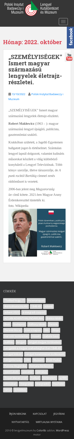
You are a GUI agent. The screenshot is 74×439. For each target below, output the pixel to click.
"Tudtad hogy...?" (14, 300)
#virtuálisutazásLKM (16, 306)
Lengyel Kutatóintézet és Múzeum (44, 354)
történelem (49, 378)
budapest (19, 324)
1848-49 (36, 306)
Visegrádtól (43, 384)
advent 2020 (12, 312)
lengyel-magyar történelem (44, 342)
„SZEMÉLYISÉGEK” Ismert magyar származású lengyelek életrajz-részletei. (35, 69)
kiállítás (9, 342)
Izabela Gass (51, 336)
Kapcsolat (40, 414)
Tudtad (35, 378)
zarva (8, 390)
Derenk (53, 324)
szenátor (27, 372)
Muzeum (38, 360)
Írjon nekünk (17, 414)
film (46, 330)
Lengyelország (13, 360)
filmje (55, 330)
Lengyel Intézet (13, 354)
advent (48, 306)
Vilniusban (10, 384)
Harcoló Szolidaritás (16, 336)
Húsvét (36, 336)
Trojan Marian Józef (16, 378)
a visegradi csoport (34, 312)
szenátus (41, 372)
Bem (7, 324)
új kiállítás (20, 390)
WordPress (62, 430)
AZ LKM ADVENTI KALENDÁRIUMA (24, 318)
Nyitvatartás (20, 422)
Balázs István (54, 318)
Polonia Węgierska (15, 366)
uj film (63, 378)
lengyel (21, 342)
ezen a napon (33, 330)
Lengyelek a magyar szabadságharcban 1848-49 (33, 348)
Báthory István (37, 324)
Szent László (12, 372)
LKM (27, 360)
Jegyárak (59, 414)
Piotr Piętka (53, 360)
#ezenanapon (36, 300)
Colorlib (41, 430)
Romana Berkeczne (41, 366)
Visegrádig (26, 384)
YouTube (58, 384)
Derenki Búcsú (13, 330)
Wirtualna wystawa (49, 422)
